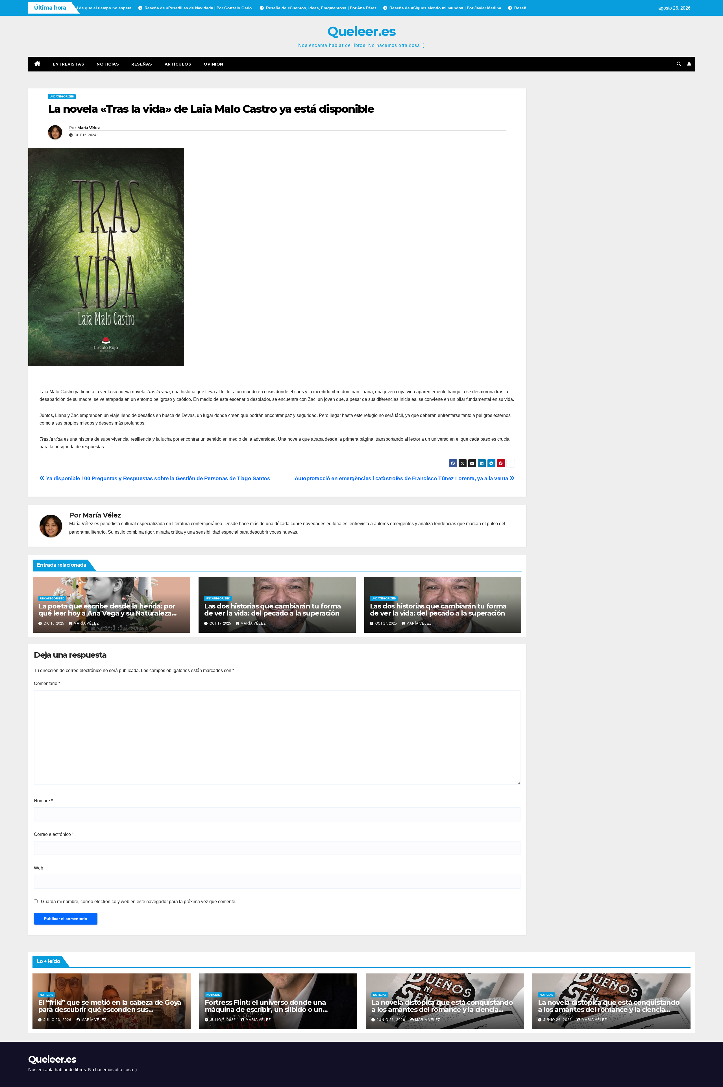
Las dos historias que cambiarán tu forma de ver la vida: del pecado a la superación (272, 609)
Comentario (47, 683)
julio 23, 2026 (58, 1020)
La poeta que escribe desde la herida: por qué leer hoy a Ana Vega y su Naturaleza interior (106, 613)
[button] (679, 64)
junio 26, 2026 (391, 1020)
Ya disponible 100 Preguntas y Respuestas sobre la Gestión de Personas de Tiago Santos (157, 478)
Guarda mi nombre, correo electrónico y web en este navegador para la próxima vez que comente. (138, 901)
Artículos (178, 64)
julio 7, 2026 (223, 1020)
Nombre (43, 800)
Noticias (108, 64)
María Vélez (88, 127)
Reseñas (141, 64)
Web (38, 868)
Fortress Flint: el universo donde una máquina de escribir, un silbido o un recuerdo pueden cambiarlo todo (265, 1009)
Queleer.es (361, 31)
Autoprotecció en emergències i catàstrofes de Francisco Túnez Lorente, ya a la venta (402, 478)
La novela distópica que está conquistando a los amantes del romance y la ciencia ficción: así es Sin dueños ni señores (442, 1009)
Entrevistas (68, 64)
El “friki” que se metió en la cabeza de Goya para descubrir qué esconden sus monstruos (109, 1009)
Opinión (213, 64)
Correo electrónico (54, 834)
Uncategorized (62, 96)
